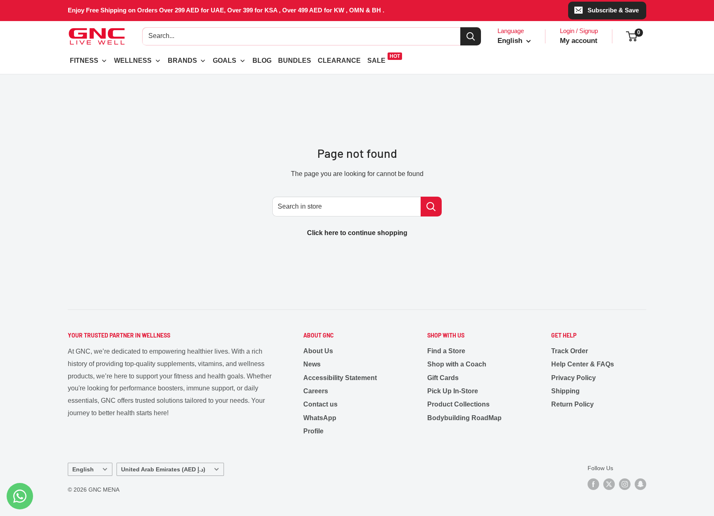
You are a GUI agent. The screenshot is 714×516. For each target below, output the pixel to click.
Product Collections (458, 404)
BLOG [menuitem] (261, 60)
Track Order (569, 350)
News (312, 364)
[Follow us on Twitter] (609, 484)
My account (578, 41)
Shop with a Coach (456, 364)
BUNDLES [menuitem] (294, 60)
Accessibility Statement (340, 377)
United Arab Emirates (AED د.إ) (163, 469)
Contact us (320, 404)
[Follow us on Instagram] (625, 484)
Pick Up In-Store (452, 391)
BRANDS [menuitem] (182, 60)
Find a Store (446, 350)
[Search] (470, 36)
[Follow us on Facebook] (593, 484)
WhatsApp (319, 417)
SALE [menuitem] (376, 60)
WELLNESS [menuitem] (133, 60)
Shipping (565, 391)
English (83, 469)
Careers (315, 391)
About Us (318, 350)
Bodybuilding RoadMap (464, 417)
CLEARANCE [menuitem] (339, 60)
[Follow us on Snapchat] (640, 484)
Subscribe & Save (613, 10)
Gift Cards (443, 377)
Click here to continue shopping (357, 232)
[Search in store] (431, 206)
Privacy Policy (573, 377)
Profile (313, 431)
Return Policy (572, 404)
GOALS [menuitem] (224, 60)
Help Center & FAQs (582, 364)
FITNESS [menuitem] (84, 60)
